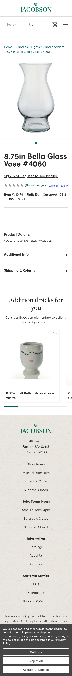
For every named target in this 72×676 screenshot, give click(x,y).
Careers (36, 564)
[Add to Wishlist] (55, 333)
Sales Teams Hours (36, 501)
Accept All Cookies (36, 669)
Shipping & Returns (19, 270)
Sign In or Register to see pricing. (31, 176)
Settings (36, 652)
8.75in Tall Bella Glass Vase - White (30, 395)
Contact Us (36, 592)
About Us (36, 555)
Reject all (36, 661)
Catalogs (36, 546)
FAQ (36, 584)
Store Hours (36, 464)
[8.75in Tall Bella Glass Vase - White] (31, 359)
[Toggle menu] (65, 24)
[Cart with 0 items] (54, 24)
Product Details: (17, 234)
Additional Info (16, 254)
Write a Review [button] (58, 186)
